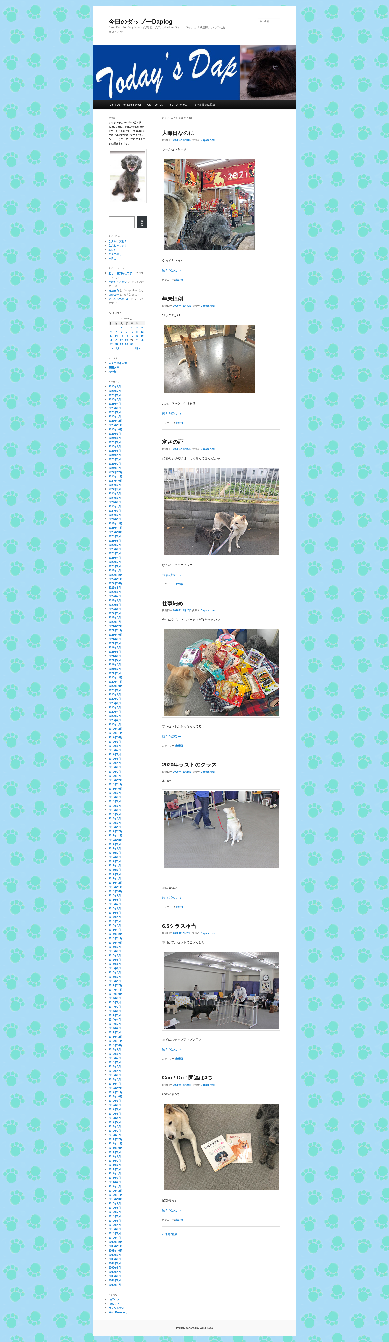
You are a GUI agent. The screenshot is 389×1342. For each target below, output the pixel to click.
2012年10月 (115, 1096)
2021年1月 (115, 673)
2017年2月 (115, 874)
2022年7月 (115, 596)
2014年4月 (115, 1019)
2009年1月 (115, 1285)
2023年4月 (115, 557)
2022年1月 (115, 622)
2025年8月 (115, 438)
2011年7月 (115, 1160)
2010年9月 (115, 1203)
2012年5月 (115, 1118)
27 (111, 344)
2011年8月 (115, 1156)
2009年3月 (115, 1276)
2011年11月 (115, 1143)
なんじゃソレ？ (118, 245)
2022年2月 (115, 617)
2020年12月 (115, 677)
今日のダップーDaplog (140, 21)
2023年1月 (115, 570)
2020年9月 (115, 690)
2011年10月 (115, 1148)
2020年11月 (115, 681)
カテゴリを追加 (118, 363)
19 (142, 335)
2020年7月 (115, 698)
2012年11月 (115, 1092)
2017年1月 (115, 878)
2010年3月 (115, 1229)
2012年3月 (115, 1126)
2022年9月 (115, 587)
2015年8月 (115, 951)
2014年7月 (115, 1006)
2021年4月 (115, 660)
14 (116, 335)
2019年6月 (115, 754)
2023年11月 (115, 527)
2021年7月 (115, 647)
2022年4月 (115, 609)
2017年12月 (115, 831)
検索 (141, 222)
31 (131, 344)
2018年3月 (115, 818)
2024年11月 (115, 476)
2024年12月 (115, 472)
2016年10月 (115, 891)
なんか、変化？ (118, 241)
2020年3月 (115, 716)
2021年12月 (115, 626)
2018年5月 (115, 810)
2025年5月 (115, 450)
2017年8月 (115, 848)
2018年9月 (115, 793)
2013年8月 (115, 1054)
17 (131, 335)
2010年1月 (115, 1237)
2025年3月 (115, 459)
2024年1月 (115, 519)
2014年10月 (115, 994)
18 (137, 335)
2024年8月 (115, 489)
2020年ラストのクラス (189, 764)
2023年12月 (115, 523)
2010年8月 (115, 1207)
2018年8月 (115, 797)
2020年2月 (115, 720)
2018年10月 (115, 788)
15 (121, 335)
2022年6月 (115, 600)
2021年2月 (115, 669)
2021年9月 (115, 639)
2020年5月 (115, 707)
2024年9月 (115, 485)
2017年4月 (115, 865)
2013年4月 (115, 1071)
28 (116, 344)
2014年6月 (115, 1011)
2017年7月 (115, 853)
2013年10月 (115, 1045)
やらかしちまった (119, 299)
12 (142, 331)
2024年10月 (115, 480)
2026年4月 (115, 403)
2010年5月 (115, 1220)
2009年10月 (115, 1250)
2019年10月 (115, 737)
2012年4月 (115, 1122)
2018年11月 (115, 784)
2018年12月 (115, 780)
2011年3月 (115, 1177)
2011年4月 (115, 1173)
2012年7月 (115, 1109)
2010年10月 (115, 1199)
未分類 (179, 279)
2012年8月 (115, 1105)
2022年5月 (115, 605)
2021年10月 (115, 634)
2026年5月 (115, 399)
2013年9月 (115, 1049)
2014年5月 (115, 1015)
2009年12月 (115, 1242)
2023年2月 (115, 566)
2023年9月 (115, 536)
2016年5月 (115, 912)
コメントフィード (119, 1308)
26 (142, 340)
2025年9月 (115, 433)
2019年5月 (115, 758)
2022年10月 (115, 583)
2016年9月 (115, 895)
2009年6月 (115, 1267)
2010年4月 (115, 1225)
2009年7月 (115, 1263)
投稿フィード (116, 1304)
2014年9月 (115, 998)
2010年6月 (115, 1216)
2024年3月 (115, 510)
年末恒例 (172, 298)
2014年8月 (115, 1002)
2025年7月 (115, 442)
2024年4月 (115, 506)
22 (121, 340)
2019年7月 (115, 750)
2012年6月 (115, 1113)
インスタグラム (178, 104)
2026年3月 (115, 408)
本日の (112, 250)
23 (126, 340)
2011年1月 (115, 1186)
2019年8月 (115, 746)
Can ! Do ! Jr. (155, 104)
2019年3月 (115, 767)
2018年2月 (115, 823)
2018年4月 (115, 814)
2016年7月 (115, 904)
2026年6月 (115, 395)
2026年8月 (115, 386)
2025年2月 (115, 463)
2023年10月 (115, 532)
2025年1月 (115, 468)
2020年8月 (115, 694)
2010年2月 (115, 1233)
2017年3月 (115, 870)
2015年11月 (115, 938)
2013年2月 (115, 1079)
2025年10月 (115, 429)
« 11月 (116, 348)
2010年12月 (115, 1190)
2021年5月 (115, 656)
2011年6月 (115, 1165)
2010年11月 (115, 1195)
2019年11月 (115, 733)
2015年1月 (115, 981)
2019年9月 (115, 741)
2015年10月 (115, 942)
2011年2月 (115, 1182)
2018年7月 (115, 801)
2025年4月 (115, 455)
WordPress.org (118, 1312)
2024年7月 (115, 493)
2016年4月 (115, 917)
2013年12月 (115, 1036)
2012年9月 (115, 1101)
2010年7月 (115, 1212)
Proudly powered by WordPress (194, 1328)
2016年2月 (115, 925)
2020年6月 (115, 703)
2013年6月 (115, 1062)
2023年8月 (115, 540)
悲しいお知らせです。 (122, 273)
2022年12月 (115, 575)
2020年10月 (115, 686)
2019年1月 (115, 776)
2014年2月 (115, 1028)
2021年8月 (115, 643)
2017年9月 (115, 844)
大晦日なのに (178, 132)
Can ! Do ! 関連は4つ (187, 1077)
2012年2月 (115, 1130)
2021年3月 (115, 664)
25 (137, 340)
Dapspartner (208, 140)
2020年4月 (115, 711)
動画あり (114, 367)
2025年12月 (115, 421)
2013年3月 (115, 1075)
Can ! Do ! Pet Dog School (125, 104)
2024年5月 (115, 502)
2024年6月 (115, 498)
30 (126, 344)
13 (111, 335)
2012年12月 (115, 1088)
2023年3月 (115, 562)
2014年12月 (115, 985)
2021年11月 (115, 630)
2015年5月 (115, 964)
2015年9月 (115, 947)
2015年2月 (115, 977)
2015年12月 (115, 934)
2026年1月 (115, 416)
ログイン (114, 1299)
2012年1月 (115, 1135)
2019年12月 (115, 728)
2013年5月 (115, 1066)
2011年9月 (115, 1152)
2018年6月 (115, 806)
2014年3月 (115, 1024)
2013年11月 (115, 1041)
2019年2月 (115, 771)
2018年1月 (115, 827)
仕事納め (172, 603)
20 (111, 340)
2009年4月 (115, 1272)
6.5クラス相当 (179, 925)
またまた (114, 290)
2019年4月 (115, 763)
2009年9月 (115, 1255)
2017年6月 (115, 857)
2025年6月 (115, 446)
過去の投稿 (169, 1234)
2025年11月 (115, 425)
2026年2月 (115, 412)
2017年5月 (115, 861)
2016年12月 (115, 882)
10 (131, 331)
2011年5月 (115, 1169)
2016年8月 (115, 899)
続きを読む (171, 270)
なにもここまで (118, 282)
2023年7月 (115, 545)
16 (126, 335)
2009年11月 (115, 1246)
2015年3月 (115, 972)
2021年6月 (115, 651)
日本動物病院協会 (204, 104)
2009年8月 (115, 1259)
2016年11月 (115, 887)
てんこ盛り (115, 254)
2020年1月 (115, 724)
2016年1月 (115, 929)
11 (137, 331)
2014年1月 (115, 1032)
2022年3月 (115, 613)
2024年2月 (115, 515)
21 (116, 340)
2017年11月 (115, 835)
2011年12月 (115, 1139)
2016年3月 (115, 921)
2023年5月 (115, 553)
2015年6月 (115, 959)
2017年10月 (115, 840)
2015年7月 (115, 955)
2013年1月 (115, 1084)
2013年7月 (115, 1058)
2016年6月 (115, 908)
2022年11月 (115, 579)
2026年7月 (115, 391)
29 (121, 344)
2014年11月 (115, 989)
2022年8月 (115, 592)
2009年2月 (115, 1280)
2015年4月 (115, 968)
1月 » (137, 348)
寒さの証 (173, 441)
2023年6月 (115, 549)
